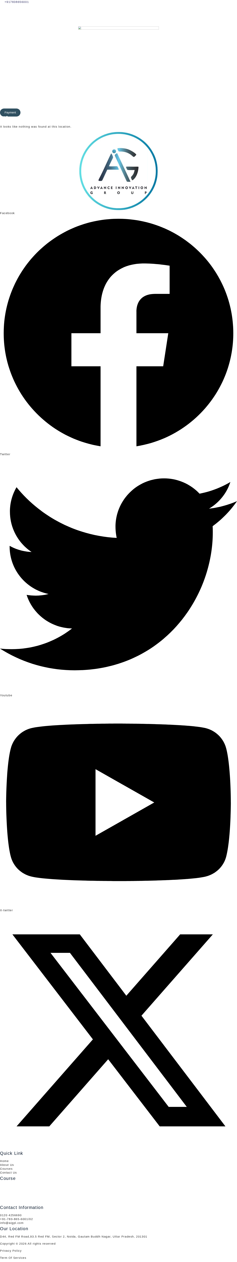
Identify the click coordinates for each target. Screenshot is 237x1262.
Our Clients (120, 108)
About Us (147, 108)
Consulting (83, 108)
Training (101, 108)
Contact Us (161, 108)
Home (71, 108)
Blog (136, 108)
